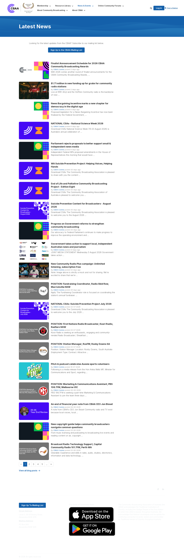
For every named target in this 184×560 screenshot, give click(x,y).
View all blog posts (28, 470)
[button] (44, 6)
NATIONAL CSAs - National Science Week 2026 (77, 123)
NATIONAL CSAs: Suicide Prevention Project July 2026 (81, 304)
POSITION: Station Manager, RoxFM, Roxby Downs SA (80, 344)
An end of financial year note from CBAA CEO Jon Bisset (82, 404)
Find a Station (172, 8)
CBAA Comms (58, 69)
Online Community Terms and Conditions (35, 548)
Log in (159, 8)
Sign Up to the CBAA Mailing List (66, 50)
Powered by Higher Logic (154, 557)
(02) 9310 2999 (25, 534)
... (46, 464)
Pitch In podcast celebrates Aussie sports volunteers (80, 364)
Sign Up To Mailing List (32, 505)
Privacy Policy (25, 544)
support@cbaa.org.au (28, 537)
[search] (148, 8)
